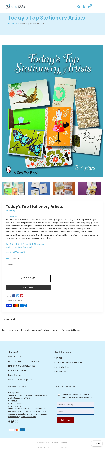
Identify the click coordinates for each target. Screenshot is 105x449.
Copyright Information (58, 447)
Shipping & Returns (17, 357)
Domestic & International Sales (23, 361)
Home (11, 23)
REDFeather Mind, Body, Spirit (68, 363)
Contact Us (14, 352)
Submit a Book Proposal (20, 380)
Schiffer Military (61, 367)
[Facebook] (9, 421)
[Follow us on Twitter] (17, 296)
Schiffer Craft (61, 372)
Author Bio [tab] (10, 319)
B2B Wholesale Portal (18, 370)
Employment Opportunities (21, 366)
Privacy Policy (43, 447)
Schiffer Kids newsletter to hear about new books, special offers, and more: (77, 395)
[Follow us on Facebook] (13, 296)
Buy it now (28, 287)
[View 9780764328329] (13, 188)
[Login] (84, 6)
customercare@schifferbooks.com (22, 417)
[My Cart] (89, 6)
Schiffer (58, 358)
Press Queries (15, 375)
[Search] (78, 6)
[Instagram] (16, 421)
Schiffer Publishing (59, 442)
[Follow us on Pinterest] (21, 296)
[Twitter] (12, 421)
